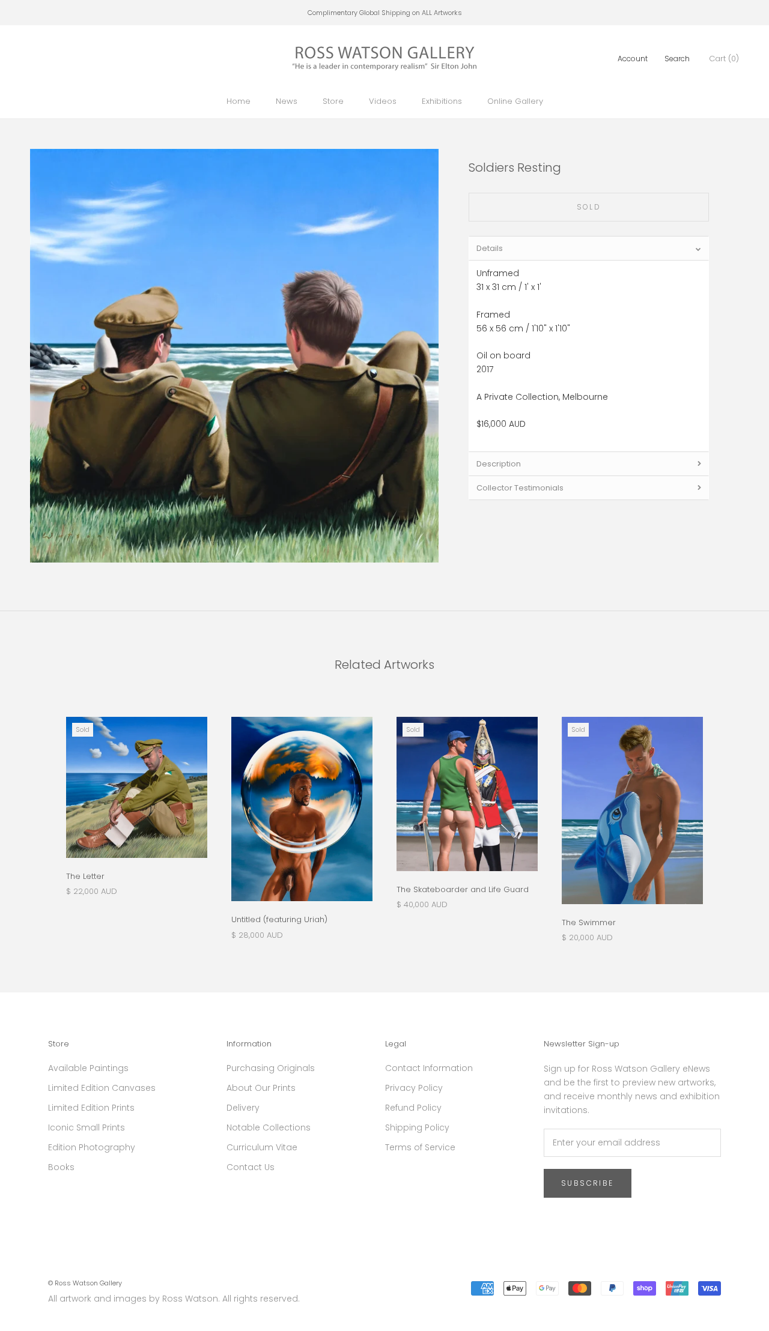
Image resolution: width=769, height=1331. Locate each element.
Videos (383, 101)
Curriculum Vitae (261, 1147)
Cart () (724, 58)
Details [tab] (489, 248)
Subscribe (587, 1183)
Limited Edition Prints (91, 1108)
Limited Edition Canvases (102, 1088)
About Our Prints (261, 1088)
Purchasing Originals (270, 1068)
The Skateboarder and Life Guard (463, 889)
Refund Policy (413, 1108)
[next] (731, 817)
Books (61, 1167)
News (286, 101)
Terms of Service (420, 1147)
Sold (589, 207)
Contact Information (429, 1068)
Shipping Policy (417, 1127)
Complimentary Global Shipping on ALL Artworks (385, 12)
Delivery (243, 1108)
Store (333, 101)
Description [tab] (498, 463)
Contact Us (250, 1167)
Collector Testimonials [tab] (520, 487)
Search (677, 58)
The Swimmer (589, 922)
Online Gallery (515, 101)
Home (238, 101)
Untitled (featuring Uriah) (279, 919)
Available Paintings (88, 1068)
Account (633, 58)
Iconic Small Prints (86, 1127)
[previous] (37, 817)
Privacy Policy (414, 1088)
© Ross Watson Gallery (85, 1283)
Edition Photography (91, 1147)
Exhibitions (442, 101)
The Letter (85, 876)
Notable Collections (268, 1127)
